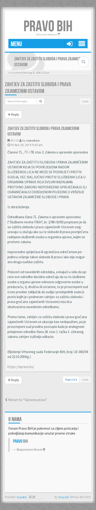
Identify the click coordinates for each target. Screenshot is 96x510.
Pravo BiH (63, 497)
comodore (33, 140)
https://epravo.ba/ (20, 366)
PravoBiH (22, 497)
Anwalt (40, 497)
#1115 (14, 140)
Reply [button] (14, 114)
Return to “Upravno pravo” (27, 400)
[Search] (41, 101)
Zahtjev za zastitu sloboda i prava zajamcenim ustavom (38, 88)
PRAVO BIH (48, 26)
